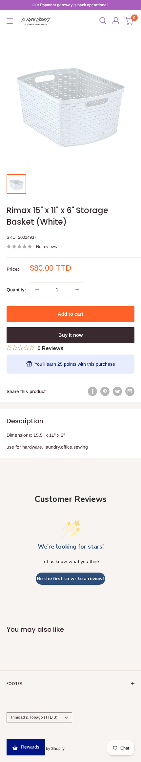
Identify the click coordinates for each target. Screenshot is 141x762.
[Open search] (103, 20)
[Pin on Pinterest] (105, 391)
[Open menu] (10, 21)
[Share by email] (129, 391)
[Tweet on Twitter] (117, 391)
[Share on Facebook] (92, 391)
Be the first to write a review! (70, 579)
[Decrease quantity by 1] (37, 290)
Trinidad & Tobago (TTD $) (33, 717)
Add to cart (70, 314)
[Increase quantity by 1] (77, 290)
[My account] (115, 20)
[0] (129, 21)
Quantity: (16, 289)
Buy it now (70, 335)
